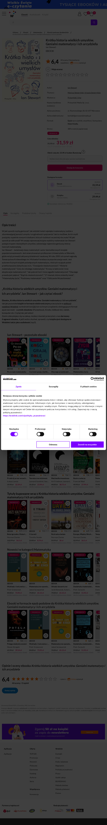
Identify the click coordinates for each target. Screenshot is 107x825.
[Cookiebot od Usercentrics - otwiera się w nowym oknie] (92, 379)
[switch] (40, 434)
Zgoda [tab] (19, 386)
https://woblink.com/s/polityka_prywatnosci (24, 416)
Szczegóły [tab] (53, 386)
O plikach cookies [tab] (88, 386)
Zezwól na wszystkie (87, 444)
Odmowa (53, 444)
